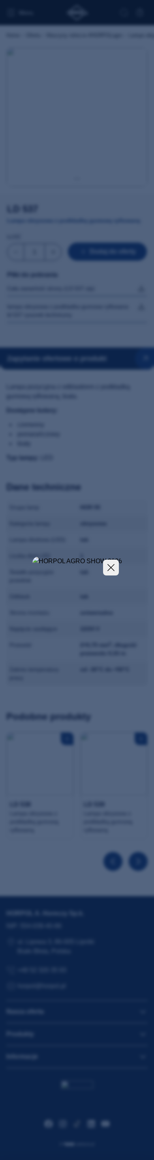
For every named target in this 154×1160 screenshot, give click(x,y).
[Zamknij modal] (111, 567)
